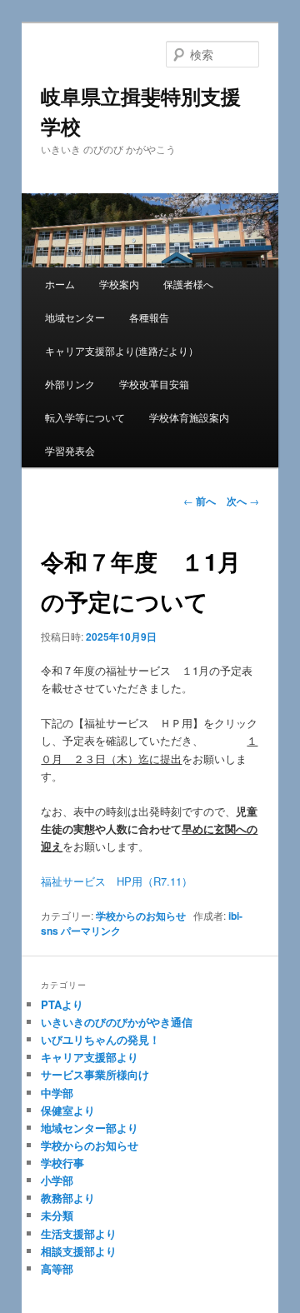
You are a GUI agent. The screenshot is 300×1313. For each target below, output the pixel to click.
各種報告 (149, 317)
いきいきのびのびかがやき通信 (116, 1022)
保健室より (68, 1110)
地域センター (75, 317)
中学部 (57, 1093)
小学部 (57, 1180)
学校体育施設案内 (189, 417)
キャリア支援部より (89, 1057)
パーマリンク (91, 930)
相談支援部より (79, 1251)
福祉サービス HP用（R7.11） (116, 881)
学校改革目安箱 (154, 384)
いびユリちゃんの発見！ (100, 1039)
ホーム (60, 284)
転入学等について (85, 417)
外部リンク (70, 384)
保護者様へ (188, 284)
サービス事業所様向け (95, 1074)
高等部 (57, 1268)
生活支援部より (79, 1233)
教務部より (68, 1198)
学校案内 (119, 284)
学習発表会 (70, 450)
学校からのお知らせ (141, 915)
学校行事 (62, 1163)
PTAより (62, 1004)
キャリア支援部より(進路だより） (121, 350)
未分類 (57, 1215)
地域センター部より (89, 1128)
